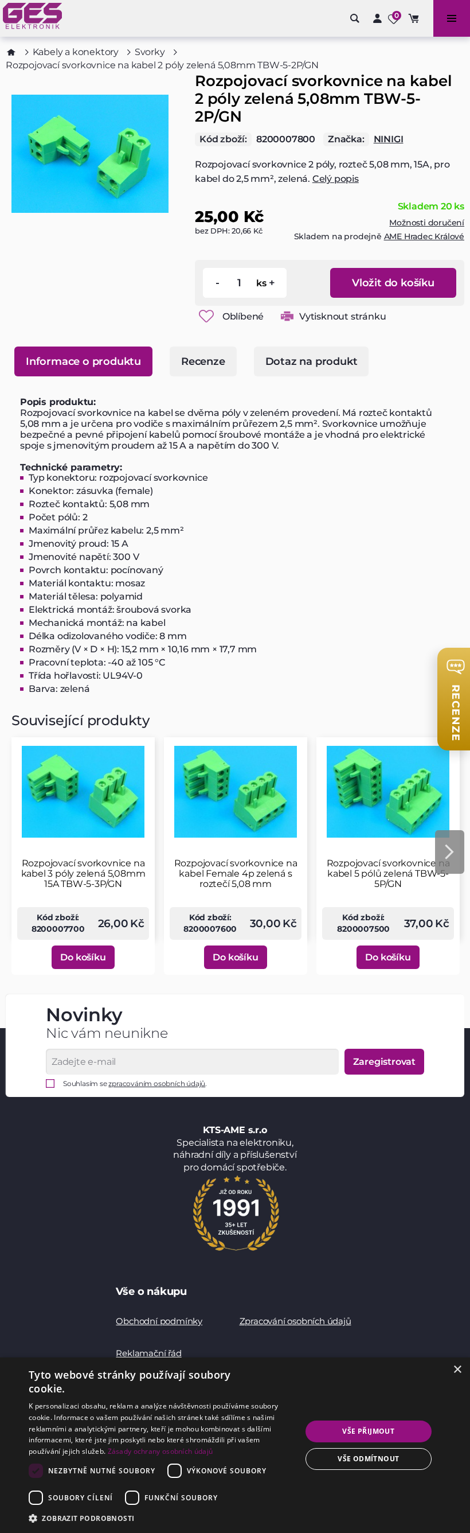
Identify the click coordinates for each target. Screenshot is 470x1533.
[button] (161, 1517)
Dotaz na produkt (311, 361)
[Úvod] (11, 52)
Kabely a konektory (76, 51)
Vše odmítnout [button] (368, 1459)
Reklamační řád (148, 1353)
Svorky (150, 51)
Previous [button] (20, 852)
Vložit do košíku (393, 283)
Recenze (203, 361)
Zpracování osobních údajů (295, 1321)
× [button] (457, 1369)
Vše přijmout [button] (368, 1431)
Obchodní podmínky (159, 1321)
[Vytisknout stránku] (287, 316)
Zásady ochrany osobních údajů (160, 1451)
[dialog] (235, 1445)
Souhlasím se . (135, 1083)
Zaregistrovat (384, 1061)
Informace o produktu (83, 361)
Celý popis (335, 178)
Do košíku (82, 957)
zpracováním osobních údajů (156, 1083)
